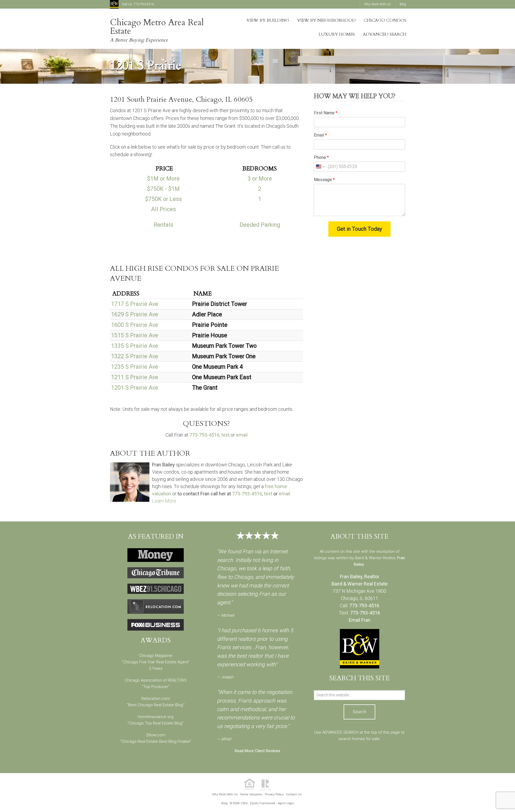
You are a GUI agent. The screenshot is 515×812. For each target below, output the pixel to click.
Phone (321, 157)
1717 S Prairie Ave (134, 304)
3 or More (260, 178)
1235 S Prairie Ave (134, 366)
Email (320, 135)
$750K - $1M (163, 188)
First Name (325, 112)
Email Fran (359, 620)
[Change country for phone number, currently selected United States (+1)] (320, 167)
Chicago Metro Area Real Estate (157, 27)
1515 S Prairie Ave (134, 335)
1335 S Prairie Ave (134, 345)
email (242, 435)
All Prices (163, 209)
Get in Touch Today (359, 229)
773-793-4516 (144, 4)
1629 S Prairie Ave (134, 314)
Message (324, 179)
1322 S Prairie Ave (134, 356)
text (225, 435)
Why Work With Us (225, 794)
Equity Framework (262, 803)
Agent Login (286, 803)
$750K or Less (163, 199)
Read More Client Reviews (257, 750)
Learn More (164, 501)
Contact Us (293, 794)
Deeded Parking (260, 224)
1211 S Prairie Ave (134, 377)
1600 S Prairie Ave (134, 324)
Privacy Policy (274, 794)
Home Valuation (251, 794)
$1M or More (163, 178)
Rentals (163, 224)
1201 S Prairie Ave (134, 387)
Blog (224, 803)
